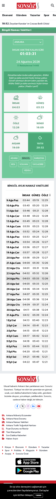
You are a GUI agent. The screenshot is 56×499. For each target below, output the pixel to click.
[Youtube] (38, 406)
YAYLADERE (37, 164)
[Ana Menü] (3, 5)
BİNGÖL (26, 158)
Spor (46, 15)
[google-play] (28, 471)
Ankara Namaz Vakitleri (17, 422)
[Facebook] (17, 406)
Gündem (21, 15)
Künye (8, 447)
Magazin (30, 450)
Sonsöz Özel (22, 454)
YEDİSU (27, 170)
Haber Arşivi (12, 439)
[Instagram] (28, 406)
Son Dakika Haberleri (16, 435)
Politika (17, 450)
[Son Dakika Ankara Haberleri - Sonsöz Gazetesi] (28, 5)
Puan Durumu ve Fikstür (17, 429)
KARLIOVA (39, 158)
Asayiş (8, 454)
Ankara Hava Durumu (16, 419)
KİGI (13, 164)
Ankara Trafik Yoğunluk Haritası (21, 425)
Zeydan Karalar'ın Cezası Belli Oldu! (25, 23)
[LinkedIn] (33, 406)
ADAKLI (14, 158)
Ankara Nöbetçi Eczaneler (18, 415)
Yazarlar (35, 15)
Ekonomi (7, 15)
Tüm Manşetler (13, 432)
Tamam (38, 495)
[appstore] (28, 462)
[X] (22, 406)
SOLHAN (24, 164)
